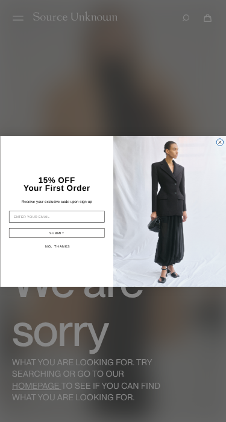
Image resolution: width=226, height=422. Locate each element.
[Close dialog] (220, 141)
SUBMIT (56, 232)
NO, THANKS (57, 246)
